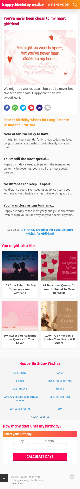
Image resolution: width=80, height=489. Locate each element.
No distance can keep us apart (27, 184)
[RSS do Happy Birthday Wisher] (72, 476)
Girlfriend (19, 373)
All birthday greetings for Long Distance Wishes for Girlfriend (46, 231)
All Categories (40, 417)
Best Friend (20, 388)
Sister (20, 381)
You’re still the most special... (26, 159)
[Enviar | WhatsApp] (15, 108)
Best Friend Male (60, 397)
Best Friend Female (60, 381)
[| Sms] (39, 108)
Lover (60, 373)
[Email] (47, 108)
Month (49, 441)
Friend (60, 388)
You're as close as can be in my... (29, 205)
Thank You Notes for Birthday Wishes (20, 398)
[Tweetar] (23, 108)
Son (60, 409)
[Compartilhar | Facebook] (7, 108)
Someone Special (20, 409)
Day (21, 441)
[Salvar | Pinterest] (31, 108)
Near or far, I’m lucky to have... (27, 134)
